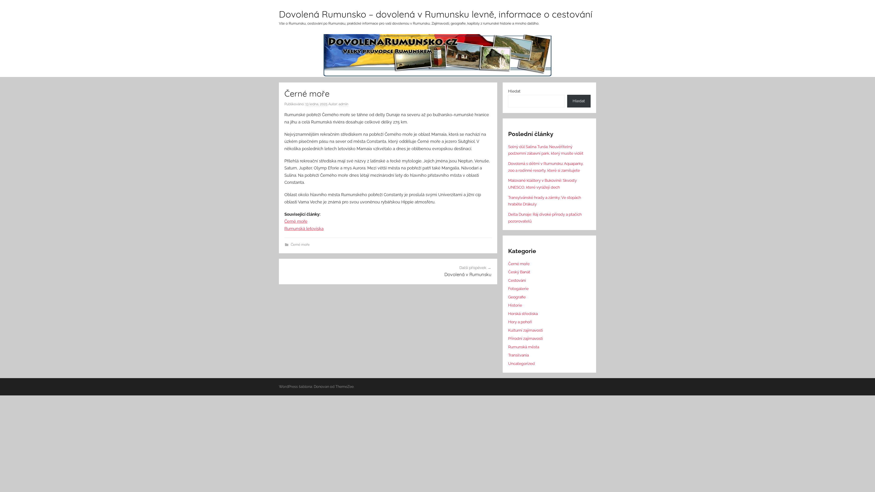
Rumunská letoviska (304, 228)
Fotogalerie (518, 288)
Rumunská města (523, 347)
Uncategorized (521, 363)
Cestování (517, 280)
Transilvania (518, 355)
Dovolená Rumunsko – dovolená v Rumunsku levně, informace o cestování (435, 14)
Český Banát (519, 272)
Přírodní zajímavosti (525, 338)
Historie (515, 305)
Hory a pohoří (520, 322)
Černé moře (295, 221)
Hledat (514, 91)
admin (343, 104)
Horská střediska (523, 313)
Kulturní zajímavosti (525, 330)
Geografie (517, 297)
